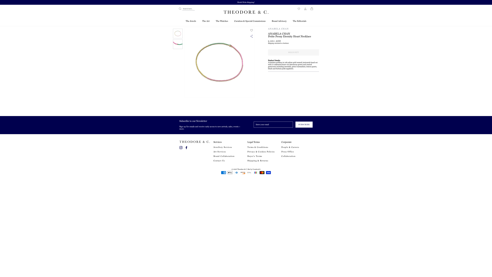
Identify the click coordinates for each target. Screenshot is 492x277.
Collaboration (288, 156)
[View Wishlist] (299, 8)
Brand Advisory (279, 21)
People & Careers (290, 147)
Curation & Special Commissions (250, 21)
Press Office (287, 152)
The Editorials (299, 21)
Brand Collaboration (224, 156)
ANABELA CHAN (278, 28)
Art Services (219, 152)
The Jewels (191, 21)
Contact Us (219, 161)
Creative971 (256, 169)
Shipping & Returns (257, 161)
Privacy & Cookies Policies (261, 152)
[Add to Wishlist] (251, 30)
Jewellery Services (222, 147)
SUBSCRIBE (304, 124)
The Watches (222, 21)
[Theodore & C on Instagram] (180, 147)
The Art (206, 21)
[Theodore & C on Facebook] (186, 147)
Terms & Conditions (257, 147)
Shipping (271, 43)
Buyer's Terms (254, 156)
